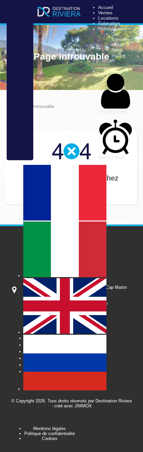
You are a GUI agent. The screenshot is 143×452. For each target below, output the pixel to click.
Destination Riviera (113, 400)
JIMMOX (83, 405)
